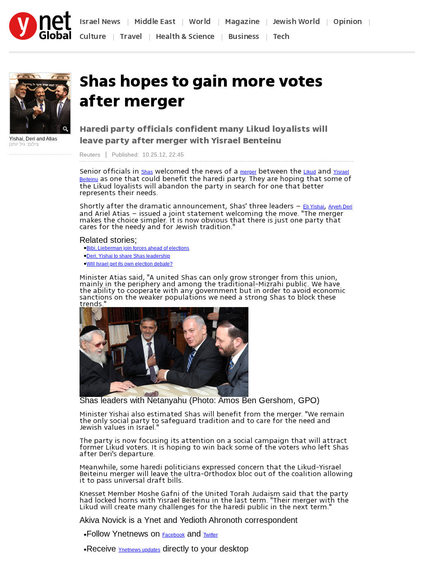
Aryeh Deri (340, 207)
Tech (281, 36)
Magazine (242, 21)
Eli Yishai (313, 207)
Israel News (100, 21)
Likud (310, 172)
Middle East (155, 21)
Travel (131, 36)
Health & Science (185, 36)
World (200, 21)
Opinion (347, 21)
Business (243, 36)
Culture (93, 36)
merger (248, 172)
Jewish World (296, 21)
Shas (147, 172)
